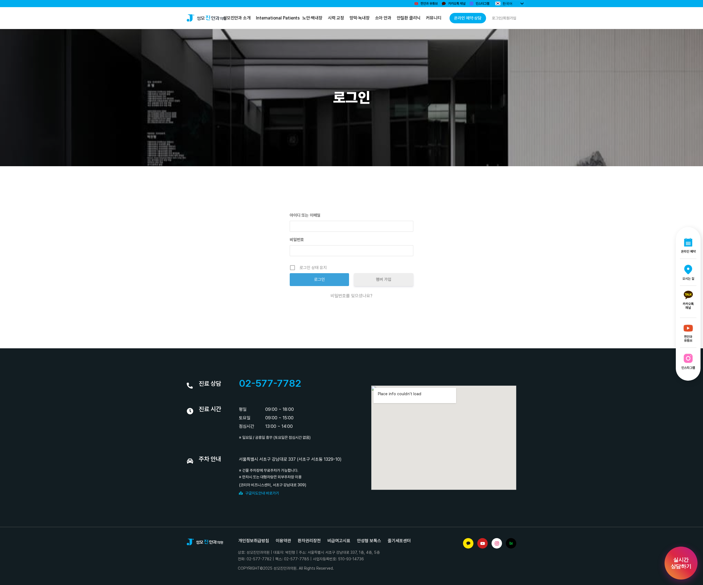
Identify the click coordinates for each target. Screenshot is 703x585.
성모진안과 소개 (236, 18)
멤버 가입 (383, 279)
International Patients (278, 18)
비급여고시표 (338, 540)
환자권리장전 (309, 540)
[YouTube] (482, 543)
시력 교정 (336, 18)
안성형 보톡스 (369, 540)
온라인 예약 (688, 251)
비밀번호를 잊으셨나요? (351, 295)
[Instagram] (497, 543)
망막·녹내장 (359, 18)
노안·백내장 (312, 18)
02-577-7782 (270, 383)
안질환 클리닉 (408, 18)
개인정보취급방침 (253, 540)
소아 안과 (383, 18)
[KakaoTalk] (468, 543)
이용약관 (283, 540)
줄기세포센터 (399, 540)
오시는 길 (688, 279)
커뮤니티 (433, 18)
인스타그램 (688, 368)
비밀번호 (297, 239)
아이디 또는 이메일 (305, 215)
